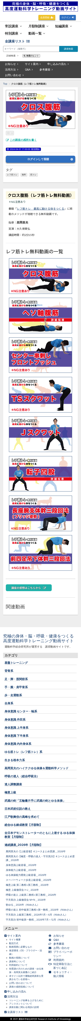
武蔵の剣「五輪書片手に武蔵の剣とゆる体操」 (35, 800)
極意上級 (10, 792)
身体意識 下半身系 (16, 735)
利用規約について (18, 965)
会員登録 (44, 17)
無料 (24, 174)
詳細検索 (11, 55)
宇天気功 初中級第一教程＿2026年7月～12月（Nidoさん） (38, 919)
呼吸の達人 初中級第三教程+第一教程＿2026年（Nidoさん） (40, 909)
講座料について (17, 961)
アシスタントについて (20, 1003)
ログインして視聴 (38, 159)
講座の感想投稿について (21, 986)
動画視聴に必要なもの (20, 946)
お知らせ (10, 64)
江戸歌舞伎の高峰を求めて (22, 816)
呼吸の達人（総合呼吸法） (22, 776)
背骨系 (9, 670)
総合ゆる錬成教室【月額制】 (23, 824)
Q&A (28, 69)
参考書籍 (44, 69)
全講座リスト (15, 41)
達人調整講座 (13, 784)
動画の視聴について (19, 957)
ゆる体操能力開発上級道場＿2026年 (26, 875)
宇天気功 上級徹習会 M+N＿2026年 (26, 899)
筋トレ (33, 174)
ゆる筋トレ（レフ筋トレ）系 (23, 751)
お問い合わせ (13, 75)
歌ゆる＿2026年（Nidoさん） (22, 904)
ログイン (66, 17)
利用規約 (58, 959)
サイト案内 (31, 64)
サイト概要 (15, 939)
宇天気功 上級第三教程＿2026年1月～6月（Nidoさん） (37, 914)
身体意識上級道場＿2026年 (21, 865)
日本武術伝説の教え (18, 808)
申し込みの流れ (56, 64)
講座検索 (68, 48)
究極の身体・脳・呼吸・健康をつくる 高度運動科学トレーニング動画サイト (40, 638)
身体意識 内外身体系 (18, 743)
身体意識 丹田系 (15, 719)
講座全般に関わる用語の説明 (24, 1007)
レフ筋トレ (12, 174)
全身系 (9, 703)
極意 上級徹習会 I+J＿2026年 (22, 889)
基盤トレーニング (16, 662)
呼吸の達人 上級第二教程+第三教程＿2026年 (31, 894)
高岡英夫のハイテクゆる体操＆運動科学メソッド (37, 768)
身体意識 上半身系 (16, 727)
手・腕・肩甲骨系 (16, 687)
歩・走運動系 (13, 695)
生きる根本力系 (15, 760)
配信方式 (13, 943)
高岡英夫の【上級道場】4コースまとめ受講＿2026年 (36, 851)
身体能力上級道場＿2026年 (21, 870)
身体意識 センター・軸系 (21, 711)
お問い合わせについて (20, 983)
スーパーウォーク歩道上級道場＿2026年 (29, 880)
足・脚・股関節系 (16, 679)
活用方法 (10, 69)
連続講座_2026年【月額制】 (24, 844)
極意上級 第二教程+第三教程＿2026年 (27, 885)
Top (5, 83)
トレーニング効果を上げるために (26, 1000)
